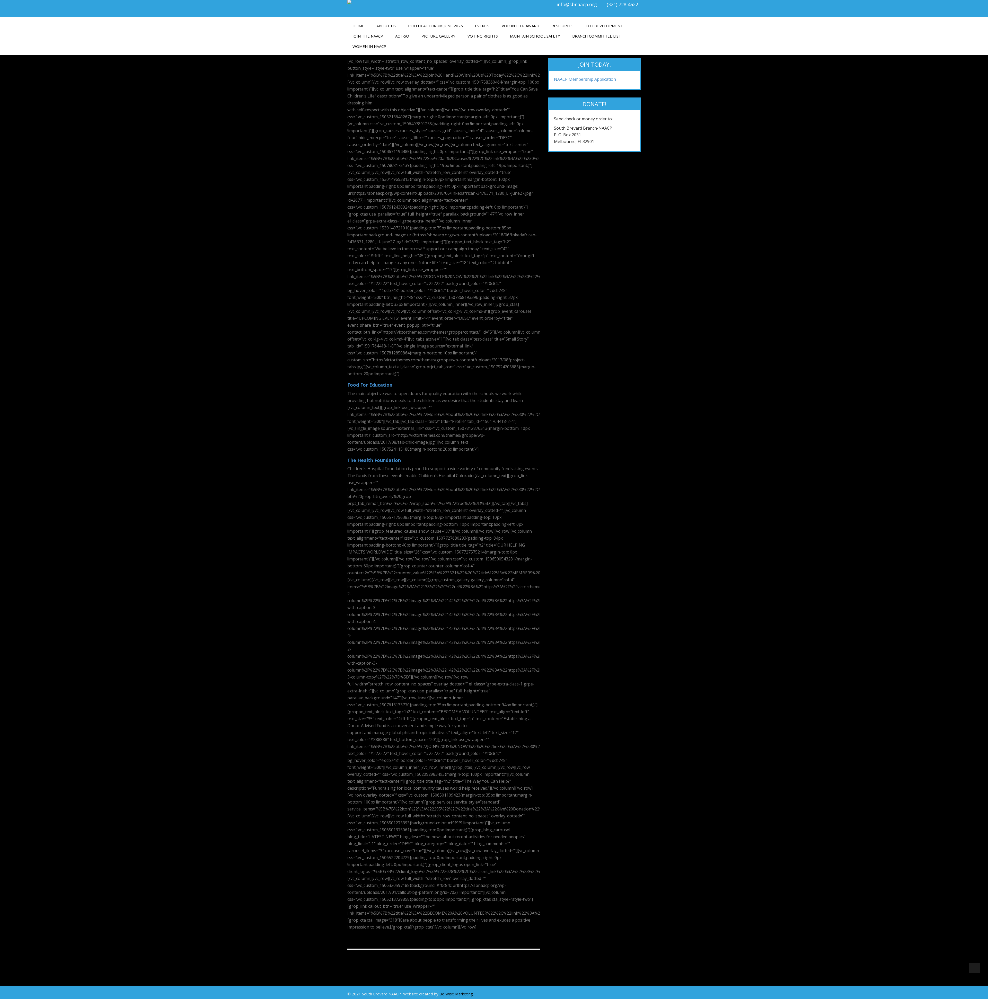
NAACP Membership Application (585, 79)
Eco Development (604, 25)
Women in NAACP (369, 46)
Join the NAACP (367, 36)
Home (358, 25)
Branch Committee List (596, 36)
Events (482, 25)
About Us (386, 25)
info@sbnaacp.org (577, 4)
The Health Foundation (374, 460)
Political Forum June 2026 (435, 25)
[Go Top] (974, 968)
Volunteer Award (520, 25)
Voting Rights (482, 36)
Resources (562, 25)
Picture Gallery (438, 36)
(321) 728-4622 (622, 4)
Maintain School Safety (535, 36)
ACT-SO (402, 36)
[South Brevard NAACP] (418, 2)
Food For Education (369, 385)
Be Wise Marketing (456, 993)
